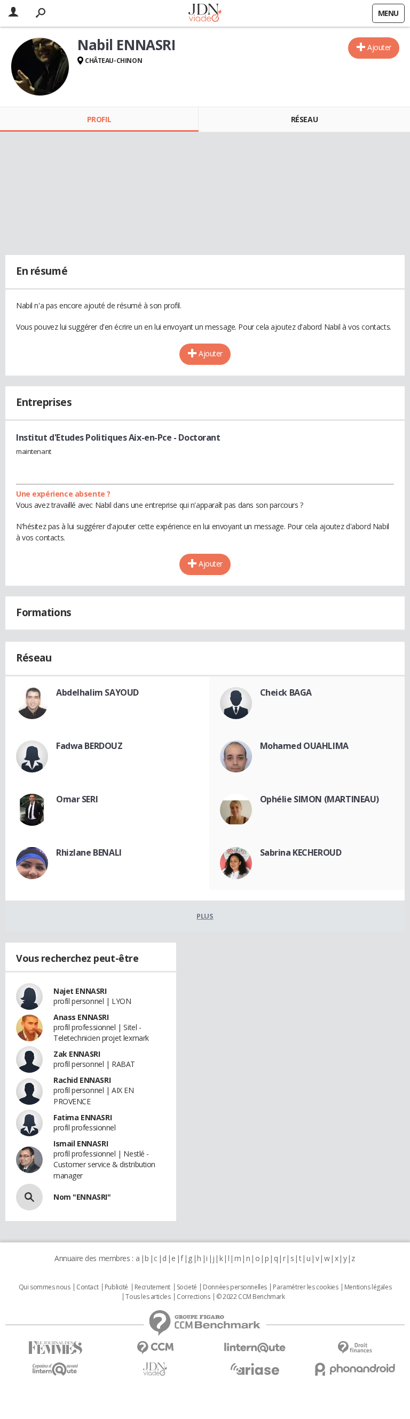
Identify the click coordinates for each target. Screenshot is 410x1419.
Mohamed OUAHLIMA (304, 746)
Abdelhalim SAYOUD (97, 692)
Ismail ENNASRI (80, 1143)
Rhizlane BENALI (89, 852)
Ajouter (379, 47)
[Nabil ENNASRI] (40, 66)
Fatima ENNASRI (82, 1117)
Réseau (304, 119)
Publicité (116, 1287)
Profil (99, 119)
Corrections (193, 1297)
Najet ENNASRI (80, 991)
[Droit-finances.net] (355, 1347)
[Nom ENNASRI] (29, 1197)
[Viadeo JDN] (155, 1369)
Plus (204, 916)
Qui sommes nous (44, 1287)
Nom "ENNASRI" (82, 1197)
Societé (187, 1287)
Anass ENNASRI (81, 1017)
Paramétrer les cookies (305, 1287)
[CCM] (155, 1347)
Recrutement (152, 1287)
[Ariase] (255, 1369)
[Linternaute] (255, 1348)
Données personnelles (235, 1287)
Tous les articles (147, 1297)
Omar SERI (77, 799)
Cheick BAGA (286, 692)
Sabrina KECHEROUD (301, 852)
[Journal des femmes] (55, 1347)
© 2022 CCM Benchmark (250, 1297)
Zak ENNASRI (76, 1054)
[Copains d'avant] (55, 1369)
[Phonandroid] (355, 1369)
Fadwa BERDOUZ (89, 746)
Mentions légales (367, 1287)
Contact (87, 1287)
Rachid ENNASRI (82, 1080)
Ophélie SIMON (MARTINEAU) (320, 799)
